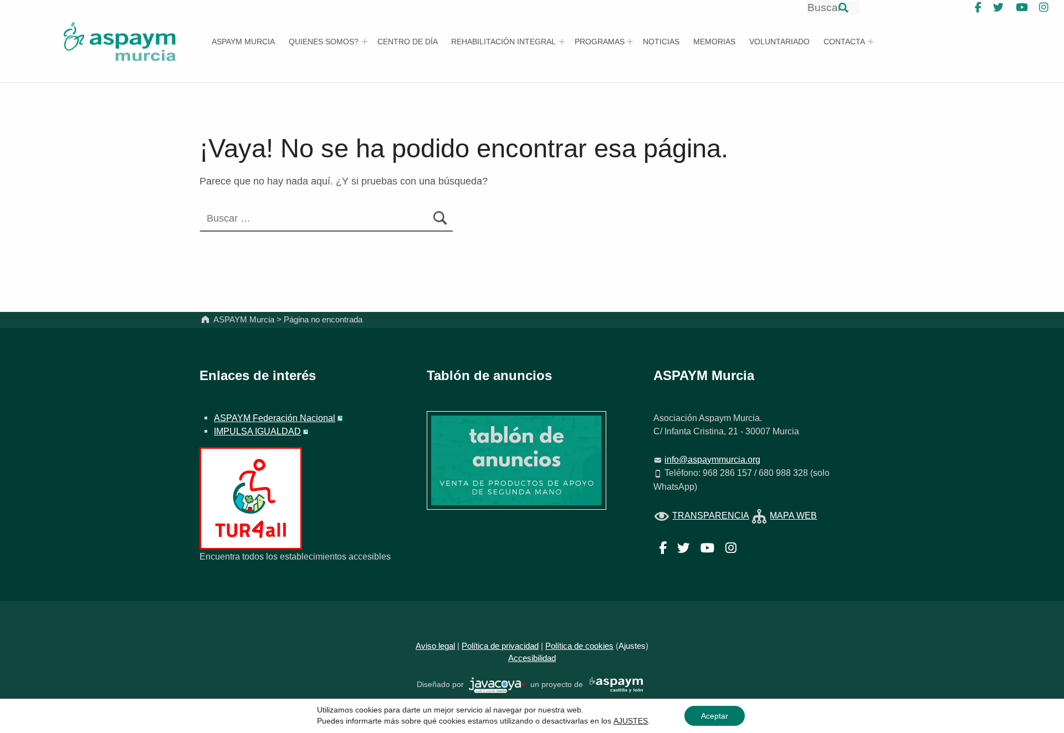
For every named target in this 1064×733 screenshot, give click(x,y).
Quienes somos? (324, 41)
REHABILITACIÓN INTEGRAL (503, 41)
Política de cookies (579, 646)
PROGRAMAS (600, 41)
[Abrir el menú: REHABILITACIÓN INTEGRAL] (562, 41)
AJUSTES (630, 720)
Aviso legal (435, 646)
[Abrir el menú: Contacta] (870, 41)
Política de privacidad (500, 646)
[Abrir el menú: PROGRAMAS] (630, 41)
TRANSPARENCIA (710, 515)
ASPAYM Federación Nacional (274, 418)
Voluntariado (779, 41)
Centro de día (407, 41)
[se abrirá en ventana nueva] (497, 684)
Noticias (661, 41)
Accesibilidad (532, 658)
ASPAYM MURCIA (243, 41)
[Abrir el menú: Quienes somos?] (364, 41)
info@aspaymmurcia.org (712, 459)
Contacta (844, 41)
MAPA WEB (793, 515)
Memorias (714, 41)
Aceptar (714, 715)
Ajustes (632, 646)
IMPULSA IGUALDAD (257, 431)
